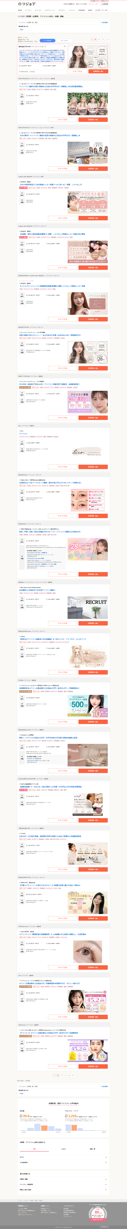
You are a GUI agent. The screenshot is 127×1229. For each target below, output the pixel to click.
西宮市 (36, 1200)
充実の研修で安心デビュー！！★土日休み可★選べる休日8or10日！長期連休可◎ (50, 335)
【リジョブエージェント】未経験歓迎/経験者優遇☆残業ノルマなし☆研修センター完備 (52, 286)
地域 (34, 1149)
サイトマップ (67, 1216)
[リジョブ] (27, 4)
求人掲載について (95, 1)
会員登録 (105, 4)
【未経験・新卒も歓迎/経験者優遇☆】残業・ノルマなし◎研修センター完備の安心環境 (52, 234)
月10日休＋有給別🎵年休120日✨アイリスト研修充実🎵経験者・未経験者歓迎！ (49, 384)
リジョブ (20, 1200)
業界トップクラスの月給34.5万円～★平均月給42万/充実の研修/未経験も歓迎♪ (48, 738)
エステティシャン (50, 10)
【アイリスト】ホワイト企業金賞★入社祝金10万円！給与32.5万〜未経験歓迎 (48, 1033)
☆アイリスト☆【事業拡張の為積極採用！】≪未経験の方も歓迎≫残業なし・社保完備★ (52, 934)
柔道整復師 (81, 10)
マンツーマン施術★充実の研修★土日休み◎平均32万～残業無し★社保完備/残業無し (51, 86)
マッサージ (72, 10)
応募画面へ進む (98, 71)
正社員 (21, 29)
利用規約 (66, 1208)
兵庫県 (31, 1200)
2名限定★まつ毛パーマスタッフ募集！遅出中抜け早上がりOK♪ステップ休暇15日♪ (50, 483)
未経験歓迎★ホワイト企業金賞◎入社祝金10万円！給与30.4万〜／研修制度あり (49, 688)
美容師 (20, 10)
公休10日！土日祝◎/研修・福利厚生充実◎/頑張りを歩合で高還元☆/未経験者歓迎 (50, 836)
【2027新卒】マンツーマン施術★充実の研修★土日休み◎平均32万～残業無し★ (49, 135)
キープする (78, 71)
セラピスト (62, 10)
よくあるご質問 (22, 1208)
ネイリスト (38, 10)
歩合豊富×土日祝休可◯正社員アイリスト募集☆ (37, 590)
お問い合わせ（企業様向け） (49, 1212)
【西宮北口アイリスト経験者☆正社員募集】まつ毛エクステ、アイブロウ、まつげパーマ (52, 639)
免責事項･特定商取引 (70, 1212)
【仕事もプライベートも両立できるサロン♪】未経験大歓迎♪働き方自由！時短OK (49, 885)
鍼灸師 (90, 10)
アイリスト (28, 10)
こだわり (63, 1149)
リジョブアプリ (22, 1212)
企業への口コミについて (25, 1214)
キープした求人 (82, 4)
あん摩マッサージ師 (101, 10)
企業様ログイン (104, 1)
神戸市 (22, 1157)
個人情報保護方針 (69, 1210)
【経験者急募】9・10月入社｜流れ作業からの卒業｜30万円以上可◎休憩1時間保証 (50, 787)
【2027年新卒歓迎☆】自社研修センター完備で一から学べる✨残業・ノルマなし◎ (50, 185)
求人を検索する (69, 4)
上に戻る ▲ (104, 1226)
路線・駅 (92, 1149)
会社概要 (66, 1214)
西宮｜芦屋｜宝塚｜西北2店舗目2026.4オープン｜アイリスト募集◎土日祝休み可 (50, 532)
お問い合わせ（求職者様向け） (27, 1210)
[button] (63, 96)
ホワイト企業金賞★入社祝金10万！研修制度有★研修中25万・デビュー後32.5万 (49, 983)
